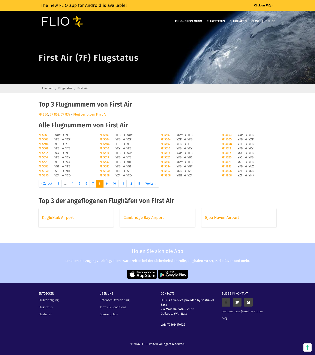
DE (273, 21)
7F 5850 (44, 175)
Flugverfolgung (188, 21)
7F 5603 (227, 135)
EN (268, 21)
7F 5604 (105, 139)
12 (130, 183)
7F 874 (65, 114)
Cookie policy (109, 314)
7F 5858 (105, 175)
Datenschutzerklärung (114, 300)
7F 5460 (43, 135)
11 (122, 183)
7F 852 (54, 114)
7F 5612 (226, 148)
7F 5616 (104, 153)
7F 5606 (43, 144)
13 (138, 183)
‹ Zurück (46, 183)
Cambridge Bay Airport (143, 217)
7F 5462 (165, 135)
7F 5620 (166, 157)
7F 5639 (104, 162)
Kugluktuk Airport (58, 217)
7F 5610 (104, 148)
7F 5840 (44, 171)
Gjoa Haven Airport (222, 217)
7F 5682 (43, 166)
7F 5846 (227, 171)
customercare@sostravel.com (242, 311)
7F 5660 (166, 162)
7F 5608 (227, 144)
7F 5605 (227, 139)
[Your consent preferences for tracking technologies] (307, 347)
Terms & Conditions (113, 307)
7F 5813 (226, 166)
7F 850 (43, 114)
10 (114, 183)
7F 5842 (166, 171)
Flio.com (47, 88)
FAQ (224, 318)
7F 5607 (165, 144)
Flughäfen (238, 21)
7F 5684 (166, 166)
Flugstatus (216, 21)
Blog (255, 21)
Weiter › (151, 183)
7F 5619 (104, 157)
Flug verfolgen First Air (90, 114)
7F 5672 (226, 162)
